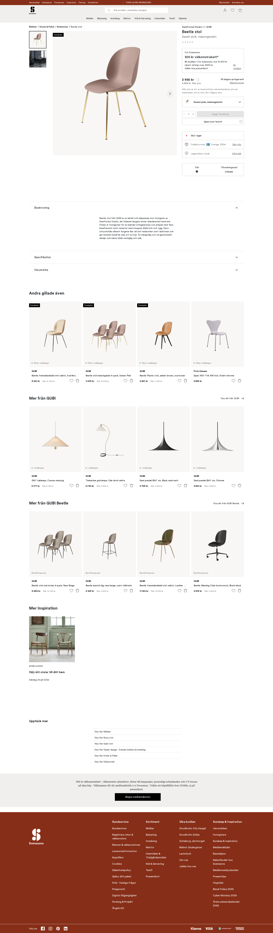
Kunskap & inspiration (225, 841)
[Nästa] (170, 93)
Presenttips (219, 876)
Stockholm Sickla (189, 834)
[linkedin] (65, 928)
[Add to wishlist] (71, 381)
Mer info (237, 144)
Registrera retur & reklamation (122, 836)
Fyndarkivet (93, 2)
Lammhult (185, 853)
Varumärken (34, 2)
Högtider (218, 882)
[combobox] (136, 10)
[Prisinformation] (198, 79)
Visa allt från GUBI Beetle (226, 503)
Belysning (102, 18)
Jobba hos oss (187, 866)
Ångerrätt (118, 908)
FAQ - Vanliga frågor (124, 882)
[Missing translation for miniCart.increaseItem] (193, 114)
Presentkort (153, 876)
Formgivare (59, 2)
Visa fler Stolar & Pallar (106, 756)
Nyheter (183, 18)
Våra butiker (224, 2)
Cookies (117, 863)
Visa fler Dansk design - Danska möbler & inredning (120, 750)
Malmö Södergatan (190, 847)
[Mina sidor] (225, 10)
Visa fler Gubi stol (103, 744)
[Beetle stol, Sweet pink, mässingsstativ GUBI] (115, 93)
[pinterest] (58, 928)
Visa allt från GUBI (230, 398)
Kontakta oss (238, 2)
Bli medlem (237, 67)
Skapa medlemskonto (138, 797)
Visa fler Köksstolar (104, 762)
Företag (82, 2)
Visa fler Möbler (102, 732)
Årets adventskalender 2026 (226, 903)
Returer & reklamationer (126, 844)
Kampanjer (47, 2)
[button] (187, 42)
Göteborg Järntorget (192, 841)
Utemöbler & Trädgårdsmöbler (156, 855)
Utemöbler (160, 18)
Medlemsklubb (221, 847)
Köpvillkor (118, 857)
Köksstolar (62, 26)
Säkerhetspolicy (121, 870)
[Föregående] (60, 93)
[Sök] (109, 10)
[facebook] (43, 928)
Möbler (90, 18)
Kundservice (119, 828)
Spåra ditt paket (121, 876)
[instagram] (50, 928)
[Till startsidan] (32, 10)
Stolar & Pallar (47, 26)
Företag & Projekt (122, 901)
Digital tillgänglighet (124, 895)
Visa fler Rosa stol (103, 738)
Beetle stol (76, 27)
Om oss (183, 860)
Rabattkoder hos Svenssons (223, 862)
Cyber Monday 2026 (225, 895)
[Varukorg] (240, 10)
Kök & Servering (143, 18)
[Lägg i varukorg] (77, 381)
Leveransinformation (124, 851)
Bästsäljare (219, 853)
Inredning (115, 18)
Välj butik (236, 153)
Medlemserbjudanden (226, 870)
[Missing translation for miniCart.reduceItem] (184, 114)
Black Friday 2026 (223, 889)
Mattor (127, 18)
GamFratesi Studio (192, 27)
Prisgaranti (118, 889)
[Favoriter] (232, 10)
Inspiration (71, 2)
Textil (172, 18)
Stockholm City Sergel (192, 828)
